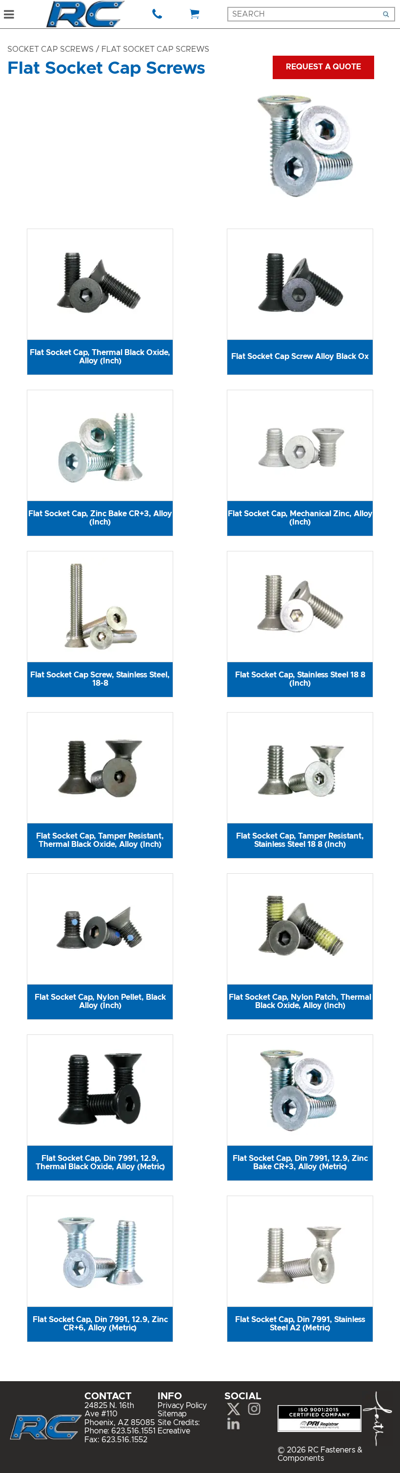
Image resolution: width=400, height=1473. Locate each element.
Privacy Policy (182, 1406)
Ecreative (174, 1431)
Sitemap (172, 1414)
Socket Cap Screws (50, 49)
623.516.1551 (133, 1431)
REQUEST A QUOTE (323, 67)
